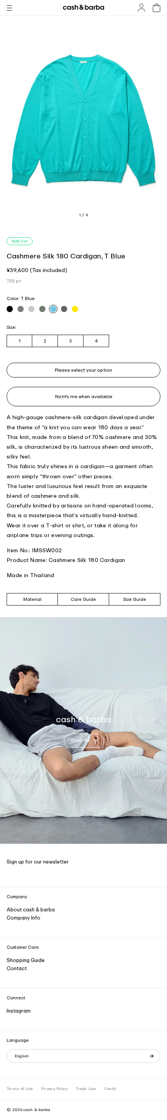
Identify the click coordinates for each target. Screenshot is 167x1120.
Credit (110, 1088)
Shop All (79, 740)
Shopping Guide (26, 960)
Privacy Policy (54, 1088)
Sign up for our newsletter (38, 862)
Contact (17, 968)
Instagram (19, 1011)
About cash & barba (31, 910)
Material (32, 599)
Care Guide (83, 599)
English (22, 1056)
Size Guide (134, 599)
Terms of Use (20, 1088)
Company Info (23, 918)
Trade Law (85, 1088)
